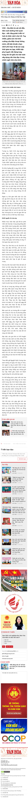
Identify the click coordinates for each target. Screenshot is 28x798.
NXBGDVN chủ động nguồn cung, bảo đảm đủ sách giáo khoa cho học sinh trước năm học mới (19, 509)
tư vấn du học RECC (11, 651)
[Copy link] (11, 25)
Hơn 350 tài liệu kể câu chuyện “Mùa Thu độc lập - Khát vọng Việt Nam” (18, 521)
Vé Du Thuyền (5, 656)
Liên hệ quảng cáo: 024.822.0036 (9, 783)
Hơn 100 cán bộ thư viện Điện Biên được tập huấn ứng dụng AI (19, 541)
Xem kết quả (9, 646)
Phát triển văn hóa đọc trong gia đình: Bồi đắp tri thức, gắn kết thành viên (18, 432)
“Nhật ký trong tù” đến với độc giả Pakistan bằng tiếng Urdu (18, 479)
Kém (6, 643)
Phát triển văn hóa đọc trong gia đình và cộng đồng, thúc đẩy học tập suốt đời (18, 424)
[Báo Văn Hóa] (14, 752)
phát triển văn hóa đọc (19, 443)
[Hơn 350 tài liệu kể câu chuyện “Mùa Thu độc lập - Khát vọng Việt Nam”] (6, 521)
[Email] (9, 25)
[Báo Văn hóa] (14, 2)
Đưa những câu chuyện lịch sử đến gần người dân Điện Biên (18, 531)
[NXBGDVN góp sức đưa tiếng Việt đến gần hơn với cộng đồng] (6, 551)
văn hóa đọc (6, 443)
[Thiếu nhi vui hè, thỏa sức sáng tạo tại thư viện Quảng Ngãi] (6, 560)
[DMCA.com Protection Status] (5, 771)
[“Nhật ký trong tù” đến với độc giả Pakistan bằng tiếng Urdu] (6, 479)
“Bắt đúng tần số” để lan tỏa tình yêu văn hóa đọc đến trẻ (18, 469)
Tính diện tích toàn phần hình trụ (9, 672)
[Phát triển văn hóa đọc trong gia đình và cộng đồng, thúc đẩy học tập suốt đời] (6, 424)
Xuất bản (14, 473)
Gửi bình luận (22, 459)
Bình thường (8, 641)
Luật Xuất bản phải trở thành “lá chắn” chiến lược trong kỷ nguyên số (18, 499)
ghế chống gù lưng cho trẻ (8, 653)
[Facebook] (6, 25)
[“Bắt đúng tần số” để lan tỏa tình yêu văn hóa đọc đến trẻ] (6, 470)
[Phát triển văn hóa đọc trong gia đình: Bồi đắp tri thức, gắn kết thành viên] (6, 432)
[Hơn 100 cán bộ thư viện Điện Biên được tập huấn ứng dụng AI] (6, 541)
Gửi (3, 646)
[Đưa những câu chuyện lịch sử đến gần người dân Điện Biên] (6, 532)
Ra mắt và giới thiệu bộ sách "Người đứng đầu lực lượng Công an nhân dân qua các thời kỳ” (18, 489)
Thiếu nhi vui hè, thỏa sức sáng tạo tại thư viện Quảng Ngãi (18, 560)
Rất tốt (7, 640)
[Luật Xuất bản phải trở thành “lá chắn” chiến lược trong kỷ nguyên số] (6, 500)
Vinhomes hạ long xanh (7, 658)
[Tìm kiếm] (25, 3)
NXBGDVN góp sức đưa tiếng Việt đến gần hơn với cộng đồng (18, 550)
